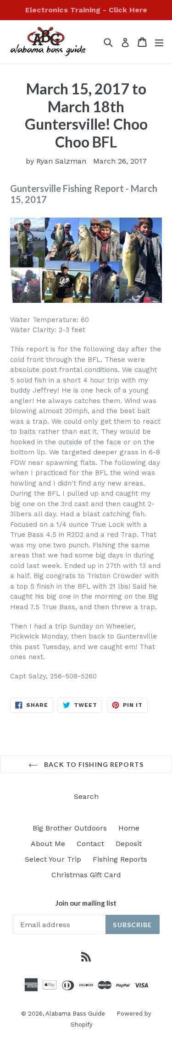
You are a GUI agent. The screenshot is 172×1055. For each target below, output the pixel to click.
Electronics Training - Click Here (86, 9)
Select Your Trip (53, 859)
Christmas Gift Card (86, 874)
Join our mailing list (86, 903)
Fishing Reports (120, 859)
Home (128, 828)
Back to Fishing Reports (93, 764)
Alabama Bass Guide (75, 1013)
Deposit (129, 843)
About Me (48, 843)
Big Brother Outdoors (70, 828)
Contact (90, 843)
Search (86, 796)
